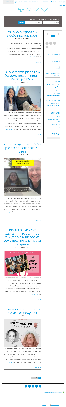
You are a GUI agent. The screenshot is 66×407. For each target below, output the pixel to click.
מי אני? (53, 2)
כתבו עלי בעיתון (21, 2)
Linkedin (54, 43)
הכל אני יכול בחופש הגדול (53, 105)
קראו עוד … (32, 57)
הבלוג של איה (34, 2)
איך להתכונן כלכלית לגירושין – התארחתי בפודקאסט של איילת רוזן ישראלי (22, 75)
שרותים (46, 2)
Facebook (50, 43)
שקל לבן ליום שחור (55, 103)
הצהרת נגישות (28, 400)
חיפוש (53, 36)
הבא (33, 378)
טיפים (58, 116)
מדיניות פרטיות (37, 400)
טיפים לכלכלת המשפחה (53, 119)
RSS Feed (36, 386)
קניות (59, 127)
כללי (59, 121)
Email (40, 386)
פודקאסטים (9, 2)
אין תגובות (38, 62)
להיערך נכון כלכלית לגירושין (53, 100)
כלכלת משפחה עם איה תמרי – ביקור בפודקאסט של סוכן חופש (22, 148)
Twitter (47, 43)
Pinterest (47, 47)
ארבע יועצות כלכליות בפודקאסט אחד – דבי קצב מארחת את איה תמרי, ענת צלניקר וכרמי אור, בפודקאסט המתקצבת (22, 237)
